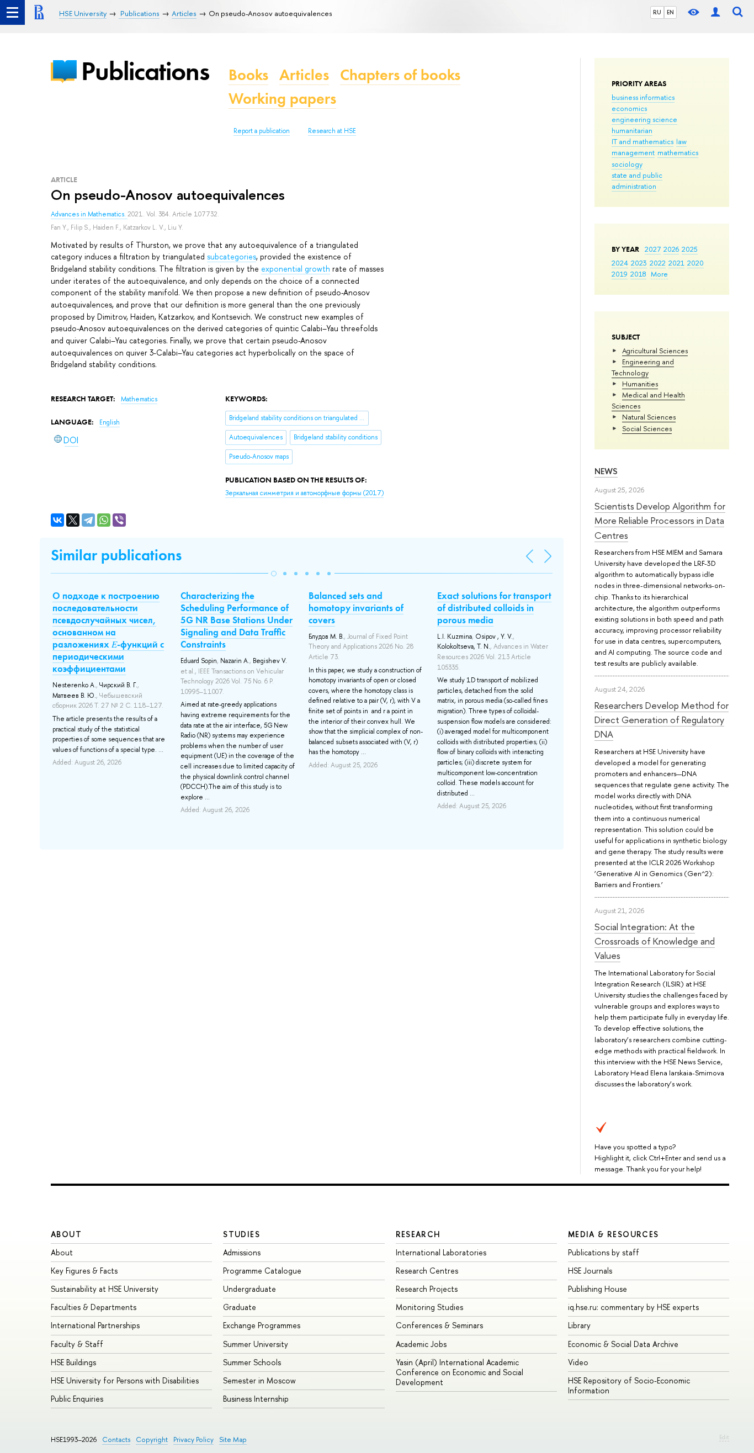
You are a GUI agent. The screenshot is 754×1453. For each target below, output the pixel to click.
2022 (658, 263)
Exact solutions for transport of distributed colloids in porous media (494, 608)
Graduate (239, 1307)
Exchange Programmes (261, 1325)
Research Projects (427, 1289)
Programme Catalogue (262, 1270)
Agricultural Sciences (655, 351)
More (659, 274)
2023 (639, 263)
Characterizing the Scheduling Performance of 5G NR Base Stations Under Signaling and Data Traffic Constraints (236, 620)
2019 (620, 274)
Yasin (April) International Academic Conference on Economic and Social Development (459, 1372)
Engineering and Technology (643, 367)
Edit (724, 1437)
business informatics (643, 97)
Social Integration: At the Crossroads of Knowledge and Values (654, 941)
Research (418, 1234)
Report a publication (261, 130)
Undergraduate (249, 1289)
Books (248, 74)
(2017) (304, 493)
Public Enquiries (77, 1398)
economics (629, 108)
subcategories (231, 256)
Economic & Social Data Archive (623, 1344)
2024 (620, 263)
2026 (671, 249)
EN (670, 12)
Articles (304, 74)
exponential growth (295, 268)
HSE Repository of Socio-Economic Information (629, 1385)
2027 (653, 249)
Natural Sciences (649, 417)
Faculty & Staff (77, 1344)
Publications (145, 71)
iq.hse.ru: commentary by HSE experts (633, 1307)
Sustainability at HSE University (104, 1289)
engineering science (644, 119)
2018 (638, 274)
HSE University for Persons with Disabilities (125, 1380)
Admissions (242, 1252)
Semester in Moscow (259, 1380)
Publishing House (597, 1289)
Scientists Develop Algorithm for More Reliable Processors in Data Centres (659, 521)
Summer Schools (252, 1362)
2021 (676, 263)
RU (657, 12)
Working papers (282, 98)
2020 (695, 263)
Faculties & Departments (93, 1307)
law (681, 141)
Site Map (233, 1439)
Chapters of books (400, 74)
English (109, 422)
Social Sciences (647, 428)
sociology (627, 164)
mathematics (677, 152)
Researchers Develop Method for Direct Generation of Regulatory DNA (661, 720)
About (66, 1234)
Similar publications (116, 555)
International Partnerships (95, 1325)
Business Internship (256, 1398)
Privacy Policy (193, 1439)
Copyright (152, 1439)
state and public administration (637, 180)
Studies (241, 1234)
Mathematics (139, 399)
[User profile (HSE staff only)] (715, 12)
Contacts (116, 1439)
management (633, 152)
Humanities (640, 384)
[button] (273, 573)
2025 (690, 249)
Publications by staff (603, 1252)
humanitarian (632, 130)
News (606, 471)
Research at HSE (332, 130)
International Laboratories (441, 1252)
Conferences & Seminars (439, 1325)
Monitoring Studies (429, 1307)
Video (578, 1362)
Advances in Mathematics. (89, 214)
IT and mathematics (642, 141)
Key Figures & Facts (84, 1270)
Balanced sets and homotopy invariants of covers (356, 608)
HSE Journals (590, 1270)
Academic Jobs (421, 1344)
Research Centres (427, 1270)
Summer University (255, 1344)
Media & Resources (613, 1234)
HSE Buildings (73, 1362)
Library (579, 1325)
